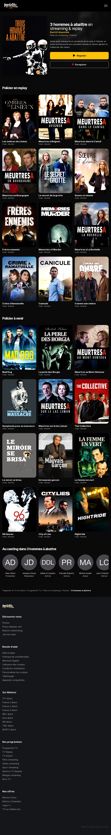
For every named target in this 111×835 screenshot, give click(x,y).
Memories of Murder (50, 249)
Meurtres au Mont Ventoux (89, 372)
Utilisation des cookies (13, 664)
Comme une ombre (85, 303)
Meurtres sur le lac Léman (53, 426)
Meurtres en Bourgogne (15, 195)
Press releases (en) (12, 626)
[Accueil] (10, 6)
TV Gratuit (7, 755)
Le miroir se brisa (11, 480)
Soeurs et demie (84, 195)
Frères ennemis (11, 249)
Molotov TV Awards (12, 771)
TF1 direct (7, 698)
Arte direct (7, 718)
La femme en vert (84, 480)
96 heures (7, 534)
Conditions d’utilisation (13, 668)
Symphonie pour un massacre (18, 426)
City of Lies (45, 534)
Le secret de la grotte (51, 195)
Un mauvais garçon (49, 480)
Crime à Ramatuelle (13, 303)
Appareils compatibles (13, 680)
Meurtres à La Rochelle (87, 249)
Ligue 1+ (6, 805)
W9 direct (7, 721)
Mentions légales (10, 660)
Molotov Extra (9, 797)
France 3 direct (9, 706)
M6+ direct (7, 714)
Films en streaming (59, 35)
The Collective (83, 426)
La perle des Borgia (49, 372)
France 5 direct (9, 710)
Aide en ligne (8, 652)
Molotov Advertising (12, 630)
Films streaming (10, 759)
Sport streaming (10, 767)
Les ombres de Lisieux (14, 141)
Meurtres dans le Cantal (88, 141)
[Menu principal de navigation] (106, 5)
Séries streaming (10, 763)
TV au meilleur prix (11, 809)
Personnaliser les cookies (15, 672)
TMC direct (8, 725)
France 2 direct (9, 702)
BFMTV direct (9, 729)
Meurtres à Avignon (49, 141)
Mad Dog (7, 372)
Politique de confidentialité (15, 656)
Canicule (43, 303)
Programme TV (9, 748)
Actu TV (6, 779)
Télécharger (8, 676)
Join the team (9, 634)
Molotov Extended (11, 801)
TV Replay (7, 752)
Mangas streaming (11, 775)
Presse (5, 622)
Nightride (80, 534)
